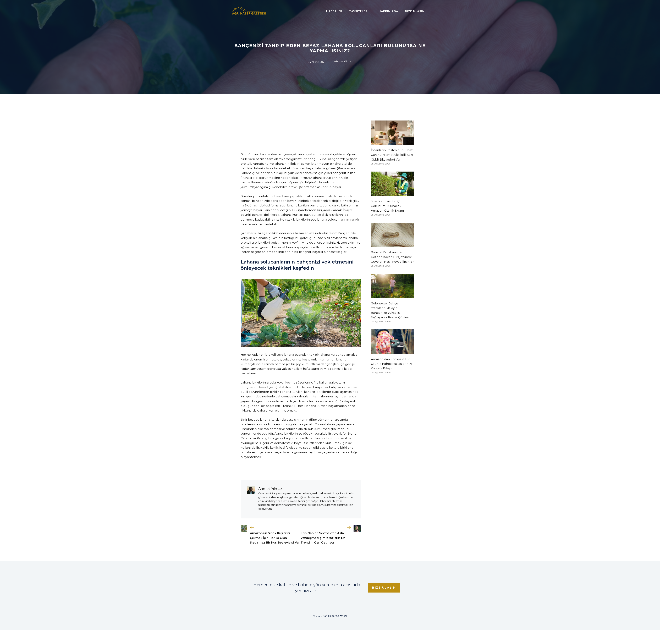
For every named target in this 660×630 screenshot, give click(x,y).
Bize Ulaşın (415, 11)
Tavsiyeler (358, 11)
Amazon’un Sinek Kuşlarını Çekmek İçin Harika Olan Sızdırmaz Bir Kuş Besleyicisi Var (275, 537)
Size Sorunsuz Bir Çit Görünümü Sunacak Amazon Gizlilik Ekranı (387, 205)
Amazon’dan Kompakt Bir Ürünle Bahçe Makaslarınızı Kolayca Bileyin (391, 363)
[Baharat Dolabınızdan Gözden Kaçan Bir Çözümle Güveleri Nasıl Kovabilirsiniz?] (392, 244)
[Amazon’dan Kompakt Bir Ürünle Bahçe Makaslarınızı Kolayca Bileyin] (392, 351)
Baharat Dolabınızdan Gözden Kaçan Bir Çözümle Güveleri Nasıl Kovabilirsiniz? (392, 257)
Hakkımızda (388, 11)
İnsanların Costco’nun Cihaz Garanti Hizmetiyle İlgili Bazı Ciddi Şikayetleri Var (392, 154)
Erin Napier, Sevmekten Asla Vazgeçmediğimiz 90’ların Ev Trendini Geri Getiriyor (323, 537)
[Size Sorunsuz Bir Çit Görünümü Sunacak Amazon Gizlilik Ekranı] (392, 193)
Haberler (334, 11)
